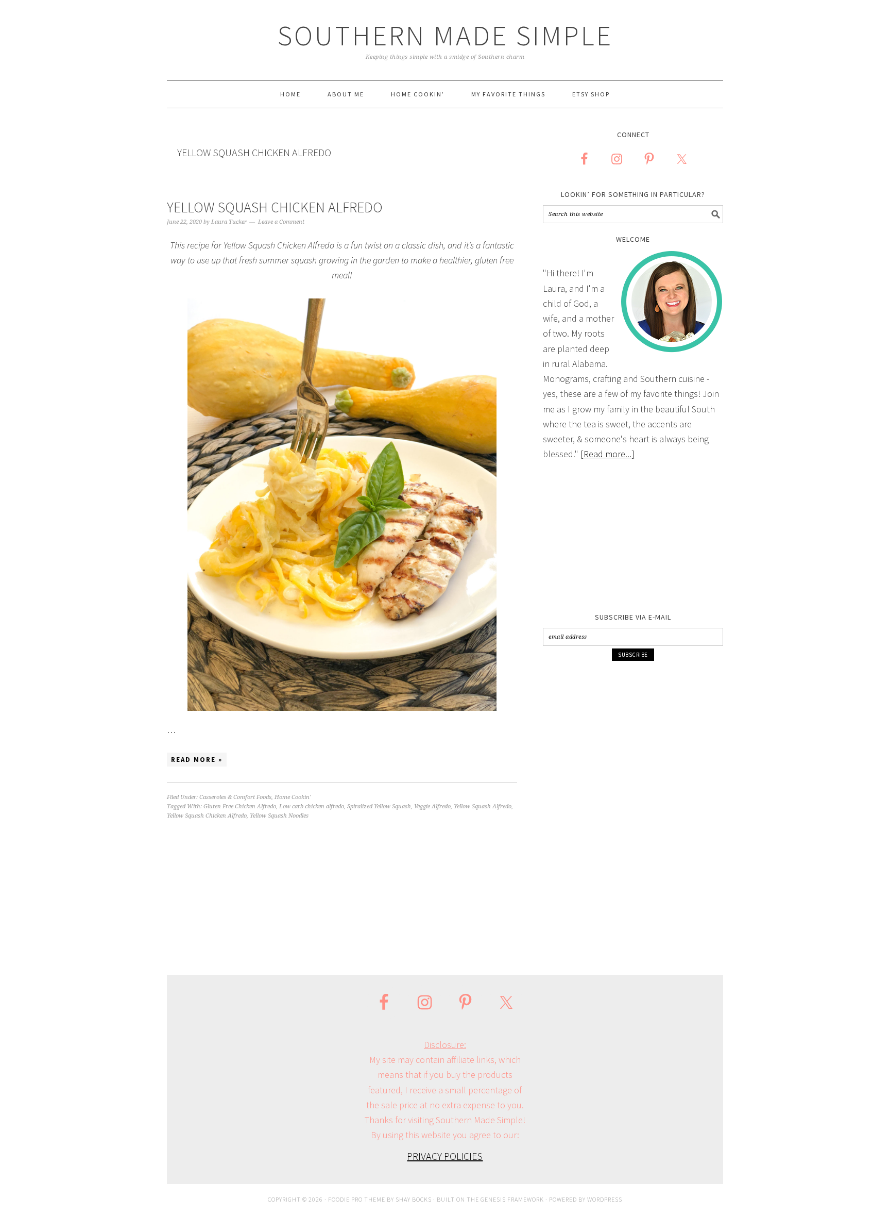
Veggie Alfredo (432, 806)
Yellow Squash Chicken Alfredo (275, 207)
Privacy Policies (445, 1156)
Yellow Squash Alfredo (482, 806)
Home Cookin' (293, 797)
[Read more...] (607, 454)
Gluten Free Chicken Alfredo (239, 806)
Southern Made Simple (445, 35)
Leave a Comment (281, 222)
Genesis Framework (512, 1199)
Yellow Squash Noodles (279, 815)
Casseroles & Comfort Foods (235, 797)
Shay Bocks (414, 1199)
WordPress (604, 1199)
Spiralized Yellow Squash (379, 806)
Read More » (196, 759)
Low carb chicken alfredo (311, 806)
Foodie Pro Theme (356, 1199)
